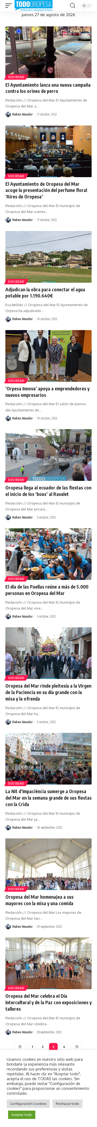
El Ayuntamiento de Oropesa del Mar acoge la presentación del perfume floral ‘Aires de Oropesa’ (46, 190)
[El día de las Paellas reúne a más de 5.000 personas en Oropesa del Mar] (48, 554)
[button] (10, 5)
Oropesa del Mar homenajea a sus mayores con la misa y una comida (39, 900)
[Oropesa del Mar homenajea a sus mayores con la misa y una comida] (48, 864)
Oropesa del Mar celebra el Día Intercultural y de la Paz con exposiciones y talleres (48, 1002)
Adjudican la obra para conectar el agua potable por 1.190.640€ (45, 292)
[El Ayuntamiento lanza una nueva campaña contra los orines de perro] (48, 52)
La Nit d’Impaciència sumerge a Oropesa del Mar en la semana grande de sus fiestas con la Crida (48, 797)
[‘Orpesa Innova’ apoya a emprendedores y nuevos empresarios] (48, 356)
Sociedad (16, 77)
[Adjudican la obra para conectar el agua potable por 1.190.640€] (48, 257)
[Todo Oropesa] (34, 5)
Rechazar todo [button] (67, 1103)
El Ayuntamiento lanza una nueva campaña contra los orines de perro (48, 88)
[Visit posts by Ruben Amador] (8, 114)
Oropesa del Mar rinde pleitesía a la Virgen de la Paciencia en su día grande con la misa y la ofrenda (48, 692)
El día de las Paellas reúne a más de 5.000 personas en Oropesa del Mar (46, 590)
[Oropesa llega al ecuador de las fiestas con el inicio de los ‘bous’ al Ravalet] (48, 455)
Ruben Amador (22, 114)
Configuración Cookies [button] (28, 1103)
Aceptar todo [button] (21, 1114)
